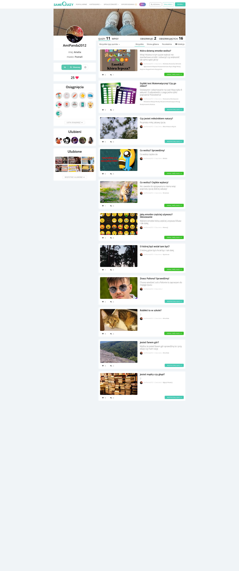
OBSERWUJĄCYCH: (171, 38)
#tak (167, 318)
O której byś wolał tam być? (155, 246)
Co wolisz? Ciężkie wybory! (154, 182)
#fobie (165, 158)
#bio (164, 126)
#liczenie (163, 102)
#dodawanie (174, 99)
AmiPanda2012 (148, 64)
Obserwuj (72, 67)
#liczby (157, 102)
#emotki (178, 64)
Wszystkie (140, 44)
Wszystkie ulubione (74, 177)
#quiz (171, 66)
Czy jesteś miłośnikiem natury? (156, 118)
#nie (164, 318)
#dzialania (147, 102)
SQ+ (142, 4)
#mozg (178, 102)
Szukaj (156, 4)
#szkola (152, 104)
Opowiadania (128, 4)
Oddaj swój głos (173, 74)
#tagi (175, 66)
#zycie (174, 126)
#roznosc (166, 193)
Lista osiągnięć (74, 122)
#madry (170, 382)
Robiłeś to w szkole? (150, 310)
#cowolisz (172, 64)
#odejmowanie (145, 104)
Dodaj (180, 4)
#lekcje (153, 102)
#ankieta (166, 64)
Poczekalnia (167, 44)
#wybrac (143, 69)
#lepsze (154, 66)
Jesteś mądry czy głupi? (152, 374)
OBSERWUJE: (148, 38)
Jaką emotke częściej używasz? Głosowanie (156, 215)
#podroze (166, 254)
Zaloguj (168, 4)
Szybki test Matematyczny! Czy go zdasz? (158, 84)
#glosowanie (148, 66)
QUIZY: (104, 38)
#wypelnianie (150, 69)
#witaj (178, 66)
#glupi (165, 382)
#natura (169, 126)
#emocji (165, 227)
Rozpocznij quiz (173, 109)
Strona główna (153, 44)
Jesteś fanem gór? (149, 342)
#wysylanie (158, 69)
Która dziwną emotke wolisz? (155, 50)
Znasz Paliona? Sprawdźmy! (154, 278)
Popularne (81, 4)
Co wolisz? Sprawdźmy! (152, 150)
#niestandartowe (163, 66)
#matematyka (171, 102)
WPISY (115, 38)
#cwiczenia (166, 99)
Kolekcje (181, 44)
